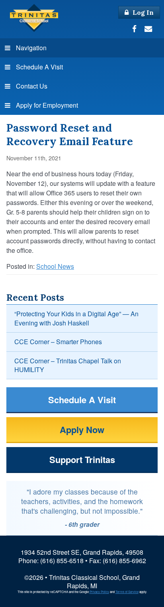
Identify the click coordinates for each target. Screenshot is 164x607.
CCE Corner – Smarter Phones (58, 341)
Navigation (31, 47)
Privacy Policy (99, 591)
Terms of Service (127, 591)
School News (55, 266)
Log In (142, 12)
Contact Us (31, 86)
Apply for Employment (47, 105)
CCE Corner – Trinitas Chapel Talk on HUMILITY (67, 365)
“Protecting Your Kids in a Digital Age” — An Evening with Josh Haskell (76, 318)
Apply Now (82, 429)
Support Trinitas (82, 459)
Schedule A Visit (39, 66)
